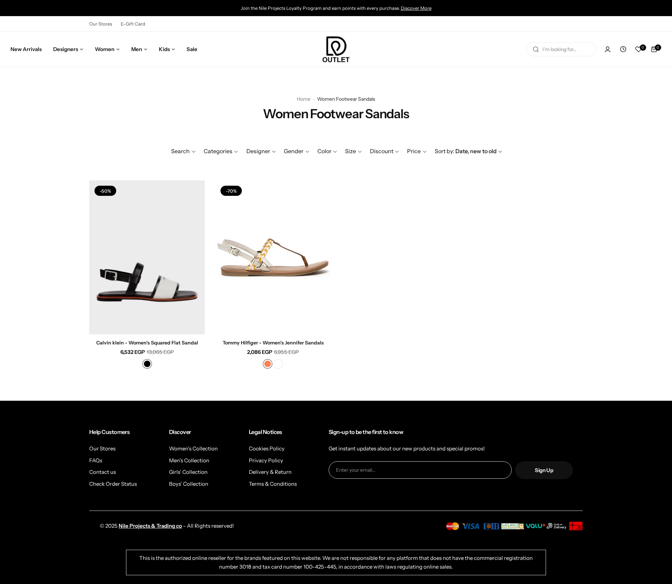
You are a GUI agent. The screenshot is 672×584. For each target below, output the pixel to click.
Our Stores (100, 24)
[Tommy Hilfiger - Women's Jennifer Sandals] (273, 257)
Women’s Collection (193, 448)
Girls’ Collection (188, 472)
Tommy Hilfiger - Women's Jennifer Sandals (273, 343)
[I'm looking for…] (536, 49)
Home (303, 99)
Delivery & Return (270, 472)
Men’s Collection (189, 460)
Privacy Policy (266, 460)
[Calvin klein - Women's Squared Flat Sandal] (147, 257)
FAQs (95, 460)
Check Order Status (113, 483)
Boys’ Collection (188, 483)
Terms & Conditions (273, 483)
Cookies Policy (267, 448)
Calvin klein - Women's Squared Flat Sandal (147, 343)
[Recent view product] (623, 49)
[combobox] (561, 49)
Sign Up (544, 470)
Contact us (102, 472)
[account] (607, 49)
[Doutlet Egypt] (336, 49)
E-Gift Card (133, 24)
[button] (183, 151)
